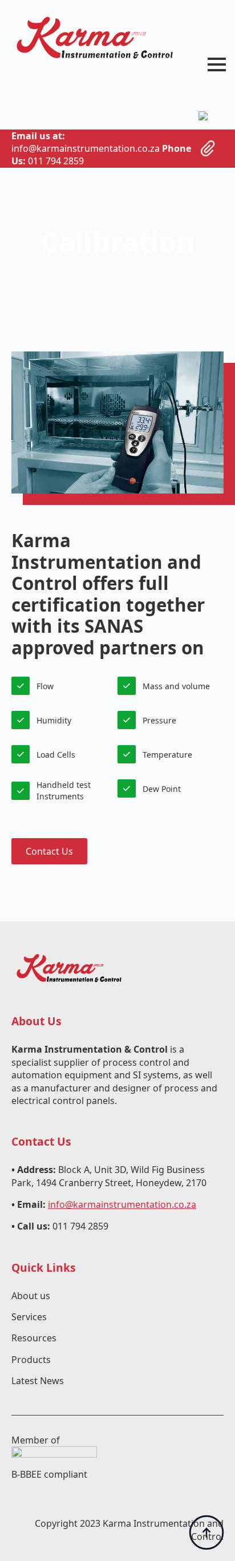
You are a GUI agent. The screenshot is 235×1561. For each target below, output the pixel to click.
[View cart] (208, 148)
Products (31, 1359)
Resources (33, 1338)
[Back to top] (206, 1532)
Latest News (37, 1380)
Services (29, 1317)
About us (30, 1295)
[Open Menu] (217, 64)
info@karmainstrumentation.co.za (122, 1204)
